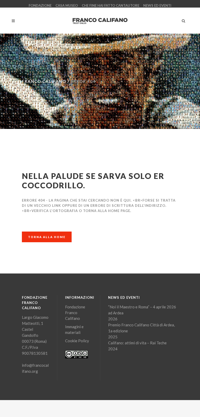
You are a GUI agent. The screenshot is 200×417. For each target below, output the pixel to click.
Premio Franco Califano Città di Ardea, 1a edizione (141, 327)
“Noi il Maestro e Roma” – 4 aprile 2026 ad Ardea (142, 309)
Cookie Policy (77, 340)
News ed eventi (157, 5)
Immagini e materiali (74, 329)
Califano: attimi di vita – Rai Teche (137, 342)
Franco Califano (44, 81)
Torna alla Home (46, 237)
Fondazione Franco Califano (75, 312)
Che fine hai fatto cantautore (110, 5)
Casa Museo (66, 5)
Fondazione (40, 5)
